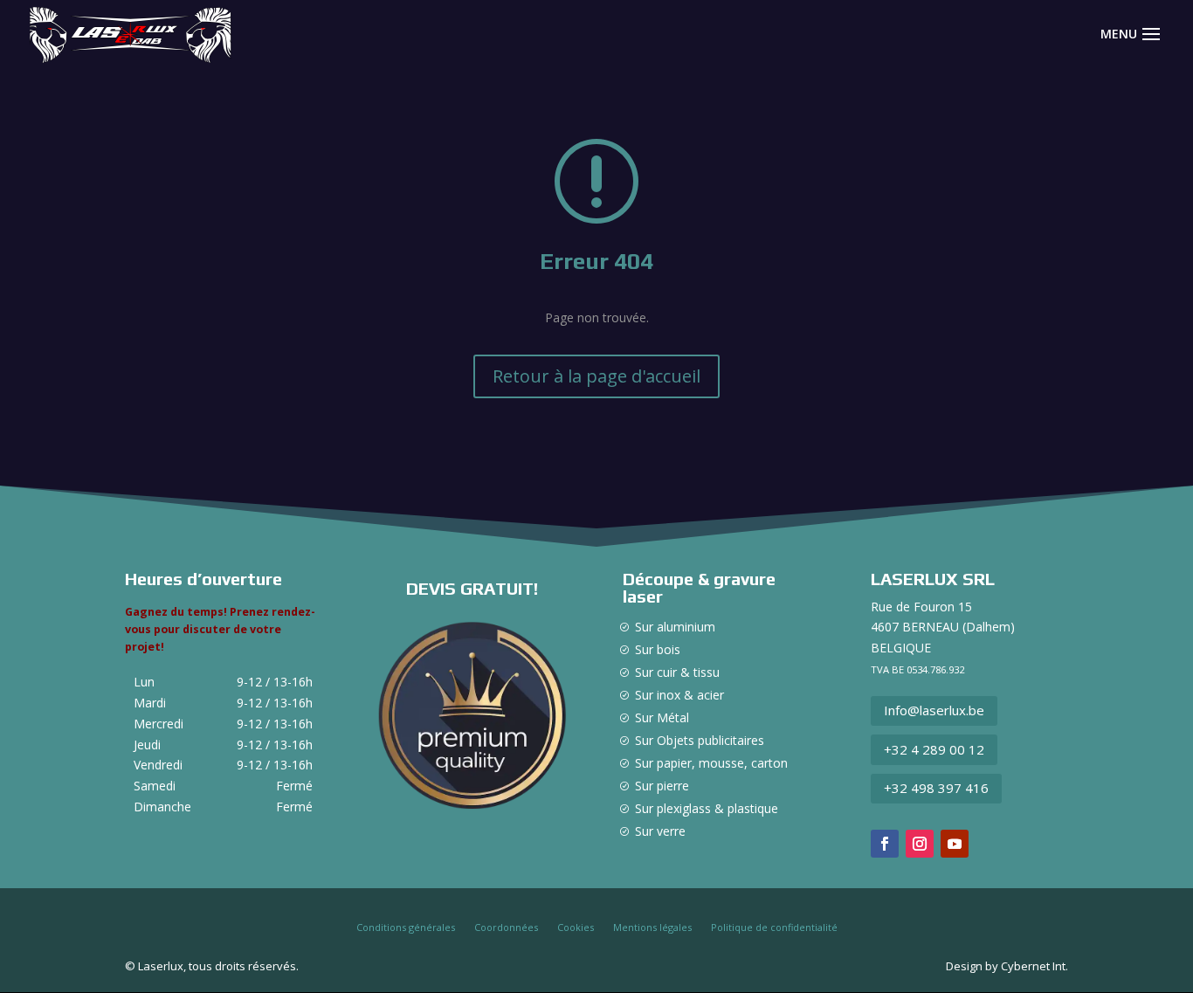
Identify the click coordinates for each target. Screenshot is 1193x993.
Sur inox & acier (679, 694)
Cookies (575, 927)
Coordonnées (506, 927)
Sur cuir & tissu (677, 672)
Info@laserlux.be (934, 710)
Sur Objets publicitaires (699, 740)
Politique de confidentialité (774, 927)
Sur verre (660, 831)
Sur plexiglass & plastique (706, 808)
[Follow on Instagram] (920, 844)
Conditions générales (405, 927)
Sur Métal (662, 717)
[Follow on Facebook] (885, 844)
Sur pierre (662, 785)
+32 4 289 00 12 (934, 749)
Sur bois (657, 649)
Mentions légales (652, 927)
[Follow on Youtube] (955, 844)
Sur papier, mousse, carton (711, 763)
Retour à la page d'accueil (596, 376)
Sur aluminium (675, 626)
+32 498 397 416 (936, 787)
